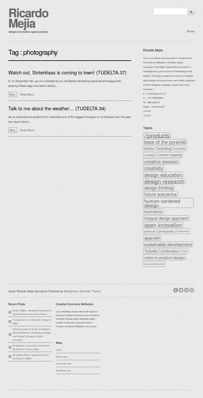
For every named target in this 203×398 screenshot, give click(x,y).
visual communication (154, 263)
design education (163, 174)
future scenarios (160, 194)
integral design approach (166, 218)
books (149, 148)
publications (183, 231)
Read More (27, 94)
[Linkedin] (192, 290)
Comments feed (63, 363)
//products (157, 135)
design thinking (158, 187)
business (180, 148)
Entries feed (61, 356)
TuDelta (150, 250)
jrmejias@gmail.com (156, 93)
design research (164, 181)
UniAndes (169, 250)
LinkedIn (147, 110)
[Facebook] (176, 290)
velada (184, 250)
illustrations (153, 211)
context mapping (169, 154)
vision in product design (164, 257)
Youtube (147, 115)
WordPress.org (63, 370)
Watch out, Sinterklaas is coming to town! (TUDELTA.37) (67, 72)
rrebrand (160, 62)
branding (164, 148)
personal (149, 231)
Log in (59, 349)
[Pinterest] (186, 290)
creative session (161, 161)
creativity (153, 168)
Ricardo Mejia (28, 17)
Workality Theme (90, 291)
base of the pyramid (165, 142)
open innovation (163, 224)
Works (191, 31)
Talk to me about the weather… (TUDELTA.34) (57, 108)
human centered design (162, 203)
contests (149, 155)
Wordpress (71, 291)
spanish (152, 238)
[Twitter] (181, 290)
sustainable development (168, 244)
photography (166, 231)
